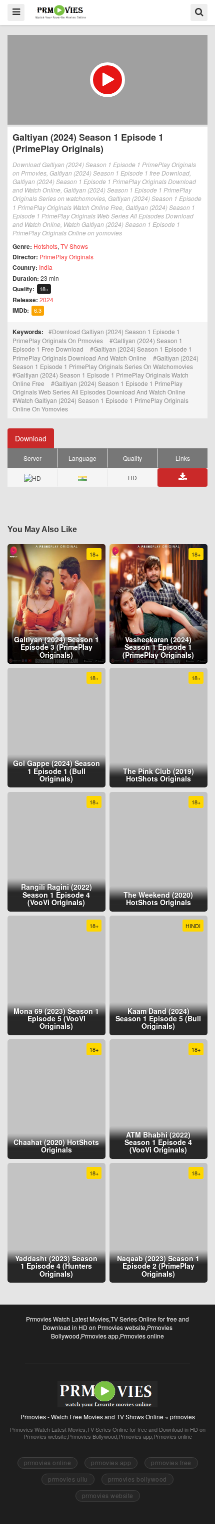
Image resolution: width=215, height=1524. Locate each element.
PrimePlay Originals (67, 256)
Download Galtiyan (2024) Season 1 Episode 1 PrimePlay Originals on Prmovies (96, 336)
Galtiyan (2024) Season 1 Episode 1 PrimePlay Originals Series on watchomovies (105, 362)
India (45, 267)
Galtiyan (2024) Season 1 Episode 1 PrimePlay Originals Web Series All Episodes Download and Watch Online (99, 387)
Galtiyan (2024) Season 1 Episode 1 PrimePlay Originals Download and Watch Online (102, 353)
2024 (47, 299)
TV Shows (74, 246)
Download (30, 438)
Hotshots (46, 246)
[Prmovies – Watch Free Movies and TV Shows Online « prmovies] (60, 11)
